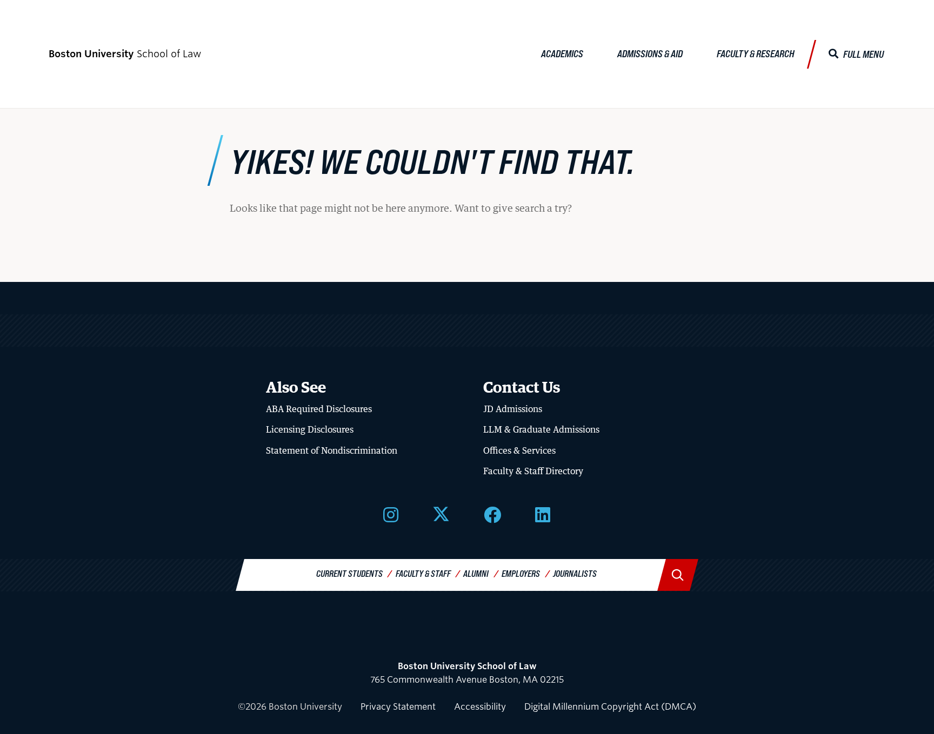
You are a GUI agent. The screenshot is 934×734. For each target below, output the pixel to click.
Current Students (349, 573)
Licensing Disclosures (309, 429)
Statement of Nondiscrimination (331, 450)
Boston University (467, 637)
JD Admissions (512, 408)
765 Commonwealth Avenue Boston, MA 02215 (467, 673)
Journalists (575, 573)
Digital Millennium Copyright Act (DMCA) (610, 707)
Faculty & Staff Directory (533, 471)
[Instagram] (390, 513)
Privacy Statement (398, 707)
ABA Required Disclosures (319, 408)
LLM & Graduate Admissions (541, 429)
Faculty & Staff (423, 573)
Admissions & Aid (650, 53)
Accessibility (480, 707)
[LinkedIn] (542, 513)
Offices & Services (519, 450)
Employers (521, 573)
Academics (562, 53)
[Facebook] (492, 513)
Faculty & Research (756, 53)
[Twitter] (441, 513)
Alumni (476, 573)
